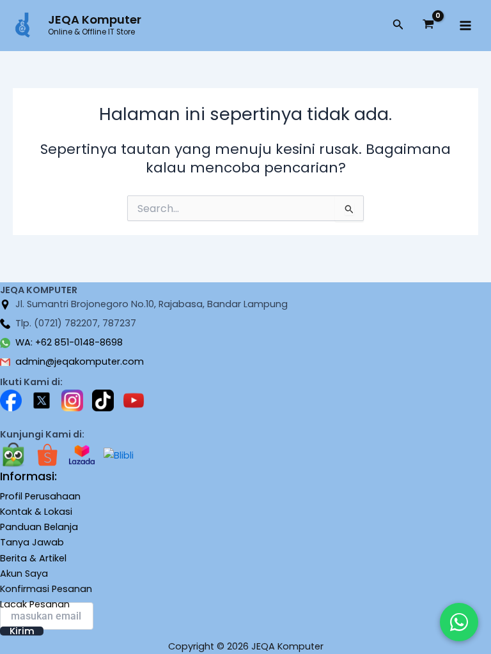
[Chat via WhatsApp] (459, 622)
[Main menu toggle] (465, 25)
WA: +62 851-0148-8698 (69, 342)
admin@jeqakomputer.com (79, 361)
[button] (398, 25)
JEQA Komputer (94, 19)
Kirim (22, 631)
